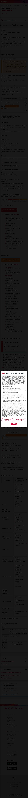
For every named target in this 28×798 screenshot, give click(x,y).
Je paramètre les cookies (20, 420)
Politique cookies (5, 416)
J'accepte (13, 423)
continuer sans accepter (7, 420)
